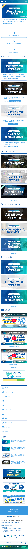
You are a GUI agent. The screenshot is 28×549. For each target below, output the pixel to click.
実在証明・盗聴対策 (4, 527)
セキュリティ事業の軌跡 (5, 531)
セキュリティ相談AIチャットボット (7, 525)
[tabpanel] (14, 15)
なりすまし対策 (18, 530)
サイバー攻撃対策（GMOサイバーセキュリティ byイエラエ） (11, 528)
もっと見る (13, 200)
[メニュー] (26, 1)
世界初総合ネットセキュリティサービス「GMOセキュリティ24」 (12, 522)
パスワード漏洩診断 (4, 524)
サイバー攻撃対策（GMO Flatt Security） (8, 530)
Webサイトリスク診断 (12, 524)
